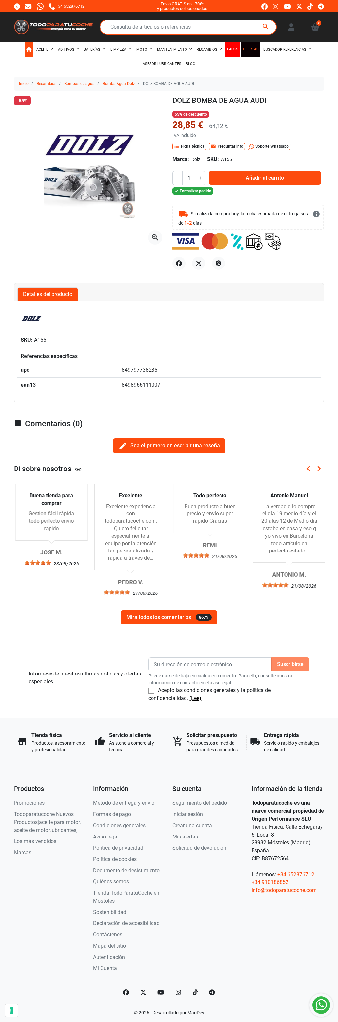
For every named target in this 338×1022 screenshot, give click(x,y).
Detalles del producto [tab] (47, 294)
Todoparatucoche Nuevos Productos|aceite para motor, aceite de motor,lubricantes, (47, 822)
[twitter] (299, 6)
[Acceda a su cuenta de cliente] (291, 27)
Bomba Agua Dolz (119, 83)
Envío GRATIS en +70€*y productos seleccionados (182, 6)
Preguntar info (227, 146)
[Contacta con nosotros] (28, 6)
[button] (315, 27)
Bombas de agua (79, 83)
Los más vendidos (35, 841)
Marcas (22, 852)
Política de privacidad (118, 848)
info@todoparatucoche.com (284, 890)
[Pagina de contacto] (17, 6)
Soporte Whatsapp (272, 146)
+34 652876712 (295, 874)
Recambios (46, 83)
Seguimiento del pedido (199, 803)
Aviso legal (105, 837)
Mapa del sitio (109, 946)
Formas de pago (112, 814)
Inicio (24, 83)
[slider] (36, 562)
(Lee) (195, 698)
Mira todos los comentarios (167, 617)
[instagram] (276, 6)
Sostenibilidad (109, 912)
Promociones (29, 803)
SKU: (213, 159)
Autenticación (109, 957)
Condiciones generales (119, 825)
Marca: (180, 159)
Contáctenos (107, 934)
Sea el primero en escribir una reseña (169, 445)
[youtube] (287, 6)
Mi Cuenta (105, 968)
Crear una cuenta (192, 825)
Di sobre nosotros (48, 468)
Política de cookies (115, 859)
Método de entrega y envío (123, 803)
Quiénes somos (111, 882)
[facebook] (264, 6)
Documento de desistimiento (126, 870)
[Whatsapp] (40, 6)
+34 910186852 (270, 882)
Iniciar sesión (187, 814)
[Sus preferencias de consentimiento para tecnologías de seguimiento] (11, 1010)
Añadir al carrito (265, 178)
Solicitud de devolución (199, 848)
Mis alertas (185, 837)
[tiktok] (310, 6)
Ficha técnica (189, 146)
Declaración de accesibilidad (126, 923)
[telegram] (321, 6)
